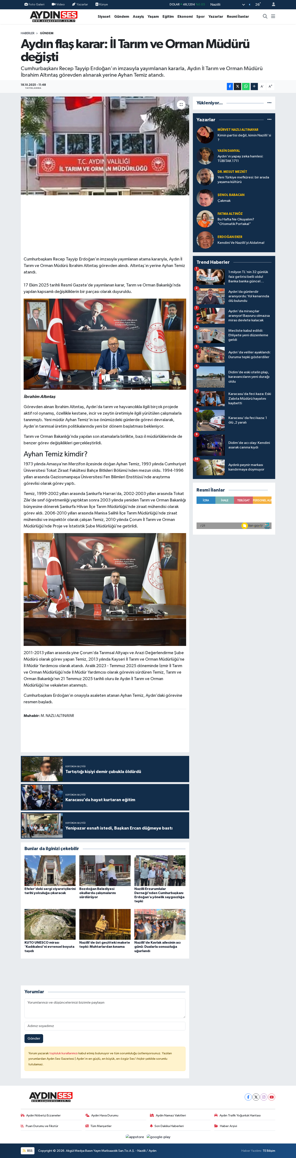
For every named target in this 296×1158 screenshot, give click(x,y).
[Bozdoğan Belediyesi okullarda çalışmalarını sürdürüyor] (104, 870)
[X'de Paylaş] (237, 86)
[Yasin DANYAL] (205, 156)
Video (60, 4)
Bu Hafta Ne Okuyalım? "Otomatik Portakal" (236, 222)
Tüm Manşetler (101, 1126)
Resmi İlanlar (238, 16)
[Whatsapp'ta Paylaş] (246, 86)
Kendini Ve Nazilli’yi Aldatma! (241, 243)
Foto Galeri (36, 4)
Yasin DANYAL (229, 150)
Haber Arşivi (228, 1126)
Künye (103, 4)
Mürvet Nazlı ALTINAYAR (238, 129)
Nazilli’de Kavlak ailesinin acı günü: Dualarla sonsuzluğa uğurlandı (157, 947)
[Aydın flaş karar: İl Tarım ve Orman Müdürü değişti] (105, 146)
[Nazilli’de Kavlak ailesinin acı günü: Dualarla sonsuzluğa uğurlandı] (159, 924)
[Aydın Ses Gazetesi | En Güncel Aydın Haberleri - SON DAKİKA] (53, 16)
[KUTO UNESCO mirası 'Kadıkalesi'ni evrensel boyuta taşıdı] (50, 924)
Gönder (34, 1038)
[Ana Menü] (273, 16)
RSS (30, 1150)
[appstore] (135, 1137)
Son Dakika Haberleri (169, 1126)
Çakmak (224, 201)
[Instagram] (263, 1097)
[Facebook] (248, 1097)
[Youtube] (271, 1097)
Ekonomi (185, 16)
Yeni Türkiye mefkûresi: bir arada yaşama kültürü (243, 180)
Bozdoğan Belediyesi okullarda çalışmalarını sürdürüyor (97, 893)
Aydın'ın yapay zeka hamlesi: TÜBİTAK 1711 (240, 159)
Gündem (121, 16)
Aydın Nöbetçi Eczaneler (43, 1115)
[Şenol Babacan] (205, 198)
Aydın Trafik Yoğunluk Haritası (240, 1115)
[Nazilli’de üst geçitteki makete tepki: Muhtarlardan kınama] (104, 924)
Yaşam (153, 16)
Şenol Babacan (231, 195)
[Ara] (265, 16)
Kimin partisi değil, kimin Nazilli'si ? (244, 138)
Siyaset (104, 16)
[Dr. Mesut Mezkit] (205, 177)
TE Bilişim (269, 1150)
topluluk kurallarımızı (63, 1053)
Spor (200, 16)
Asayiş (138, 16)
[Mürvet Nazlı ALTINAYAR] (205, 135)
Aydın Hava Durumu (104, 1115)
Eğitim (168, 16)
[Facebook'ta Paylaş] (230, 86)
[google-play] (158, 1137)
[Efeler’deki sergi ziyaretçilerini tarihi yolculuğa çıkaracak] (50, 870)
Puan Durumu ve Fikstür (42, 1126)
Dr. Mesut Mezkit (232, 171)
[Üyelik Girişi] (271, 4)
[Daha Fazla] (254, 86)
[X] (256, 1097)
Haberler (27, 33)
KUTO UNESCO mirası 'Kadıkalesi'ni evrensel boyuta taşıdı (49, 947)
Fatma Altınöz (230, 213)
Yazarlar (82, 4)
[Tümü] (269, 103)
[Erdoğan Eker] (205, 240)
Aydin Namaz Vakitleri (171, 1115)
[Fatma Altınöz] (205, 219)
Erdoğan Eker (230, 237)
